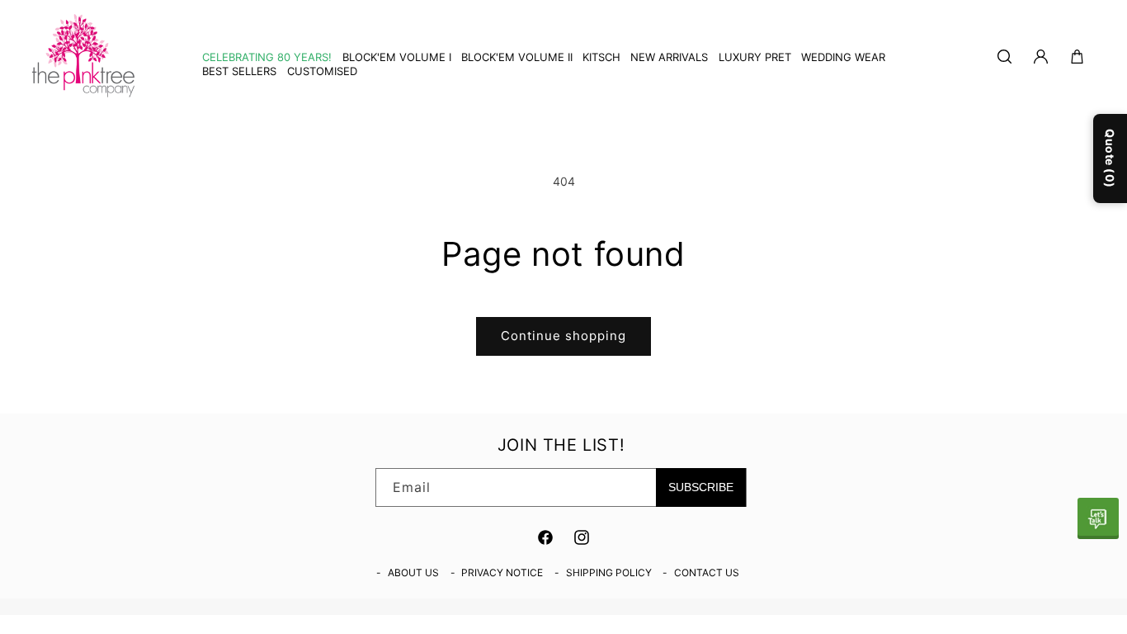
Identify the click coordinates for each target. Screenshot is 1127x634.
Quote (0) (1110, 158)
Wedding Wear (843, 57)
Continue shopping (563, 335)
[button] (596, 57)
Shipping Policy (609, 572)
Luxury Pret (755, 57)
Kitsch (601, 57)
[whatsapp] (1098, 518)
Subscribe (700, 487)
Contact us (706, 572)
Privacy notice (502, 572)
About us (413, 572)
